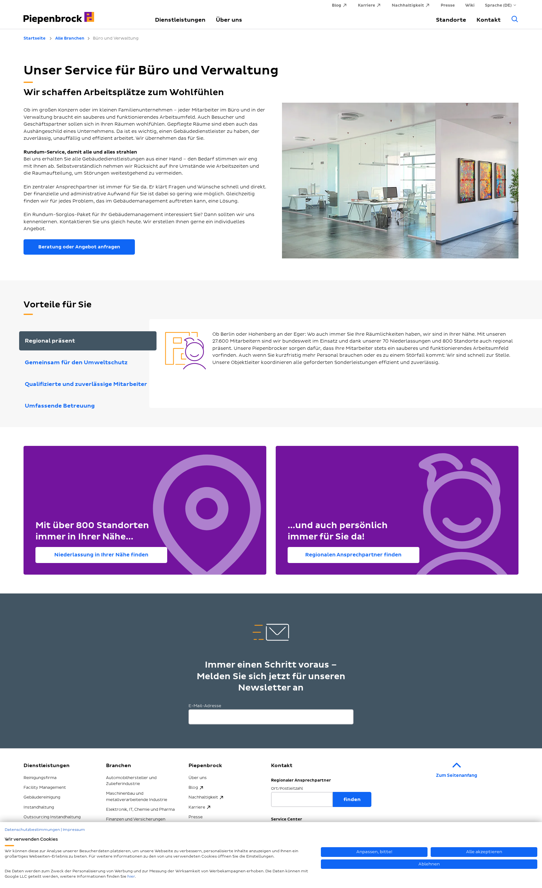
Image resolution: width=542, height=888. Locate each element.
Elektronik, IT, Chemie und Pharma (140, 809)
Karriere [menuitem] (366, 5)
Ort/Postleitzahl (287, 788)
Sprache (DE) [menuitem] (498, 5)
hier (131, 876)
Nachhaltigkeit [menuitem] (408, 5)
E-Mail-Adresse (205, 705)
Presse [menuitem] (448, 5)
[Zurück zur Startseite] (82, 14)
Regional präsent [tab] (50, 340)
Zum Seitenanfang (456, 775)
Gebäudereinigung (42, 797)
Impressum (74, 829)
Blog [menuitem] (336, 5)
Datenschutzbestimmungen (32, 829)
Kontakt (488, 20)
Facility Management (45, 787)
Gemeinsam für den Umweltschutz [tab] (76, 362)
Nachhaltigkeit (203, 797)
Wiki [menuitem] (470, 5)
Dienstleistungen (180, 20)
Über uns (229, 20)
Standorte (451, 20)
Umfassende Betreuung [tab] (60, 405)
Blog (193, 787)
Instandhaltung (39, 807)
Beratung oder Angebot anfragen (79, 247)
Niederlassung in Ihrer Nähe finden (101, 555)
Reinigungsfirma (40, 777)
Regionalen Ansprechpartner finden (353, 555)
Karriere (197, 807)
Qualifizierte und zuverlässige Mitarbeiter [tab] (86, 384)
